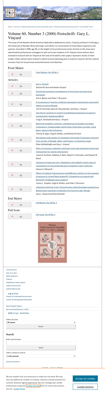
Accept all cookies (85, 378)
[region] (52, 382)
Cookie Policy (19, 389)
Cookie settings (33, 385)
